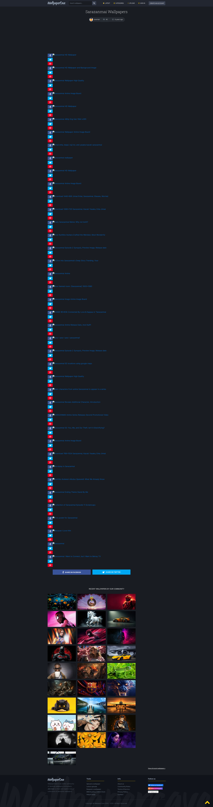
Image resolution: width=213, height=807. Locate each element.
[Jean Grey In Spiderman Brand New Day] (61, 644)
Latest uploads (92, 786)
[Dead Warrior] (61, 696)
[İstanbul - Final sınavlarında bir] (91, 713)
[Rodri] (121, 730)
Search (94, 3)
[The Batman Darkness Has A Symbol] (61, 661)
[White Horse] (91, 627)
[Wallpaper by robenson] (61, 609)
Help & (91, 794)
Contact (120, 794)
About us (121, 784)
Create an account (157, 3)
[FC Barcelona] (91, 696)
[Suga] (91, 730)
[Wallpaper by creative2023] (91, 661)
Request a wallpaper (94, 789)
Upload (132, 3)
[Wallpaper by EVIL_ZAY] (121, 609)
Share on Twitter (113, 572)
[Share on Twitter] (50, 61)
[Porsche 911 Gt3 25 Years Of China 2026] (121, 627)
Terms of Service (124, 789)
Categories (119, 3)
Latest (107, 3)
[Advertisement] (106, 38)
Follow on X (154, 792)
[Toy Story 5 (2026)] (91, 609)
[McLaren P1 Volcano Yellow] (121, 661)
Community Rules (124, 786)
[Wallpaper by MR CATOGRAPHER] (91, 748)
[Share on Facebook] (50, 57)
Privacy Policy (123, 792)
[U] (61, 748)
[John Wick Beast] (121, 644)
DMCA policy (91, 792)
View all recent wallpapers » (156, 768)
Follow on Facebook (156, 785)
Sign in (142, 3)
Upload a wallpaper (93, 784)
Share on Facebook (73, 572)
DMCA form (101, 792)
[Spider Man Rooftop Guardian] (91, 644)
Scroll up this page (207, 802)
